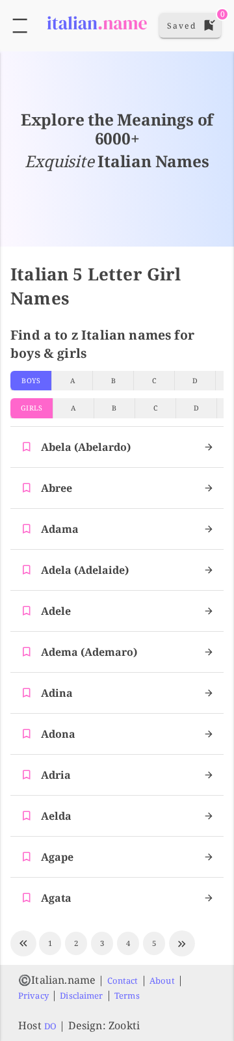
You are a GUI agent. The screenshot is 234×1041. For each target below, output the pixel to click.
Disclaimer (81, 995)
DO (50, 1026)
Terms (127, 995)
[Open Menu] (20, 25)
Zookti (124, 1025)
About (162, 980)
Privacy (33, 995)
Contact (122, 980)
